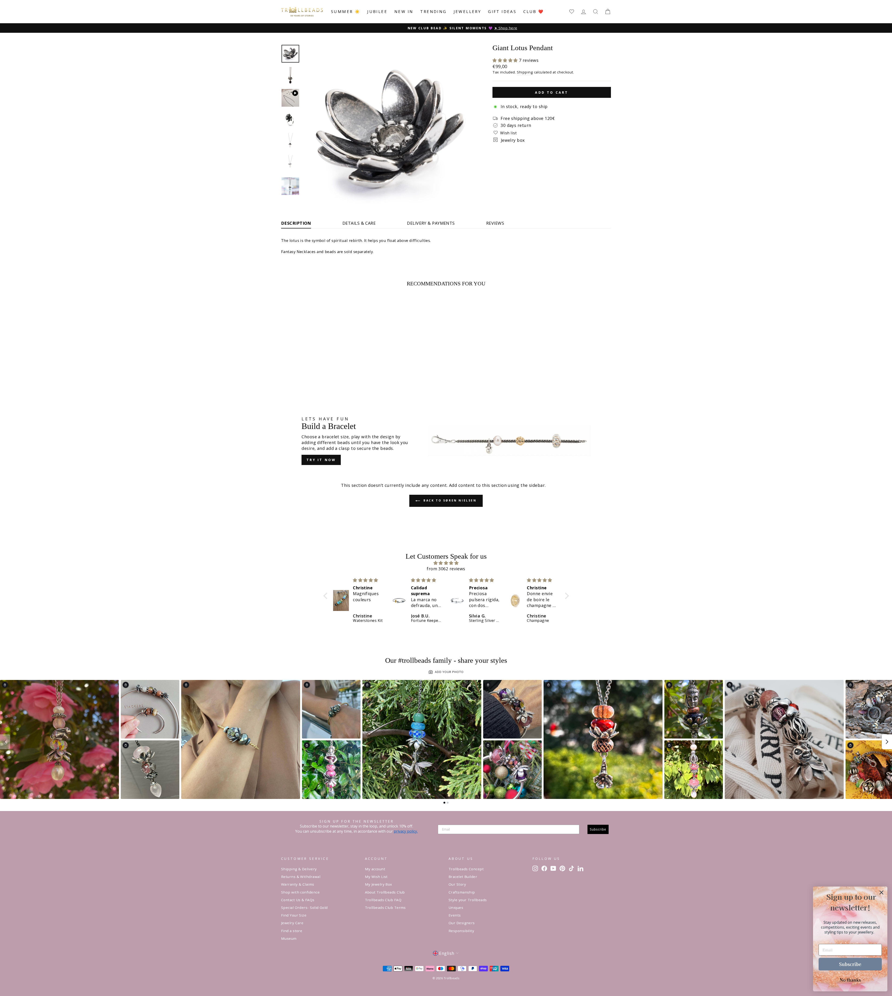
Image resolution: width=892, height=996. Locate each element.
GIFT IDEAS (502, 11)
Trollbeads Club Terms (385, 907)
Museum (289, 938)
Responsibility (461, 930)
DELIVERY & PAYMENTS (431, 223)
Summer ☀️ (345, 11)
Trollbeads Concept (466, 869)
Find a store (291, 930)
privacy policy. (406, 831)
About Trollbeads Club (385, 892)
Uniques (456, 907)
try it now (321, 460)
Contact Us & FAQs (298, 899)
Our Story (457, 884)
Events (455, 915)
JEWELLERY (467, 11)
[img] (446, 563)
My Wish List (376, 876)
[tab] (444, 803)
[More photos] (887, 741)
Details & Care (359, 223)
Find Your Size (293, 915)
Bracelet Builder (463, 876)
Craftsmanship (462, 892)
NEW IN (403, 11)
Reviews (495, 223)
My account (375, 869)
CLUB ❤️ (533, 11)
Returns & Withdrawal (300, 876)
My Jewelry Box (378, 884)
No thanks (850, 980)
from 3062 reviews (446, 568)
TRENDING (433, 11)
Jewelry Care (292, 922)
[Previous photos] (5, 741)
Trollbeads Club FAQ (383, 899)
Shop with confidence (300, 892)
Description (296, 223)
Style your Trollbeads (468, 899)
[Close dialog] (881, 892)
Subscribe (598, 829)
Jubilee (377, 11)
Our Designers (462, 922)
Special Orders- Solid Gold (304, 907)
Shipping (525, 72)
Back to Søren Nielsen (449, 500)
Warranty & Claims (297, 884)
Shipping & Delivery (299, 869)
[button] (505, 60)
